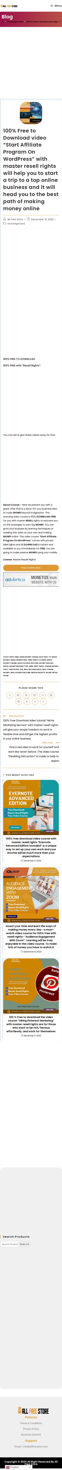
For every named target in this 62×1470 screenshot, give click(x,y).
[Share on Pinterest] (26, 695)
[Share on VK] (51, 695)
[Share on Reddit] (18, 701)
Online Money (51, 666)
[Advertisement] (31, 67)
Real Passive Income (20, 672)
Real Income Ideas (32, 669)
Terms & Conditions (31, 1423)
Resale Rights (38, 672)
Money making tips (18, 666)
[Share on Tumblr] (27, 701)
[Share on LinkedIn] (34, 695)
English (14, 1467)
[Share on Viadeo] (35, 701)
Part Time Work (11, 669)
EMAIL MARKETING (19, 660)
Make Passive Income (27, 663)
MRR (31, 666)
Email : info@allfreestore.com (31, 1446)
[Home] (3, 21)
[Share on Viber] (43, 695)
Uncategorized (16, 223)
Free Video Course (37, 660)
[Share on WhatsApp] (43, 701)
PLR (21, 669)
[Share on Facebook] (18, 695)
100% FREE (14, 657)
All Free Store (15, 219)
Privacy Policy (31, 1429)
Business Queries (31, 1434)
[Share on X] (10, 695)
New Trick (39, 666)
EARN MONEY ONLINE (29, 657)
